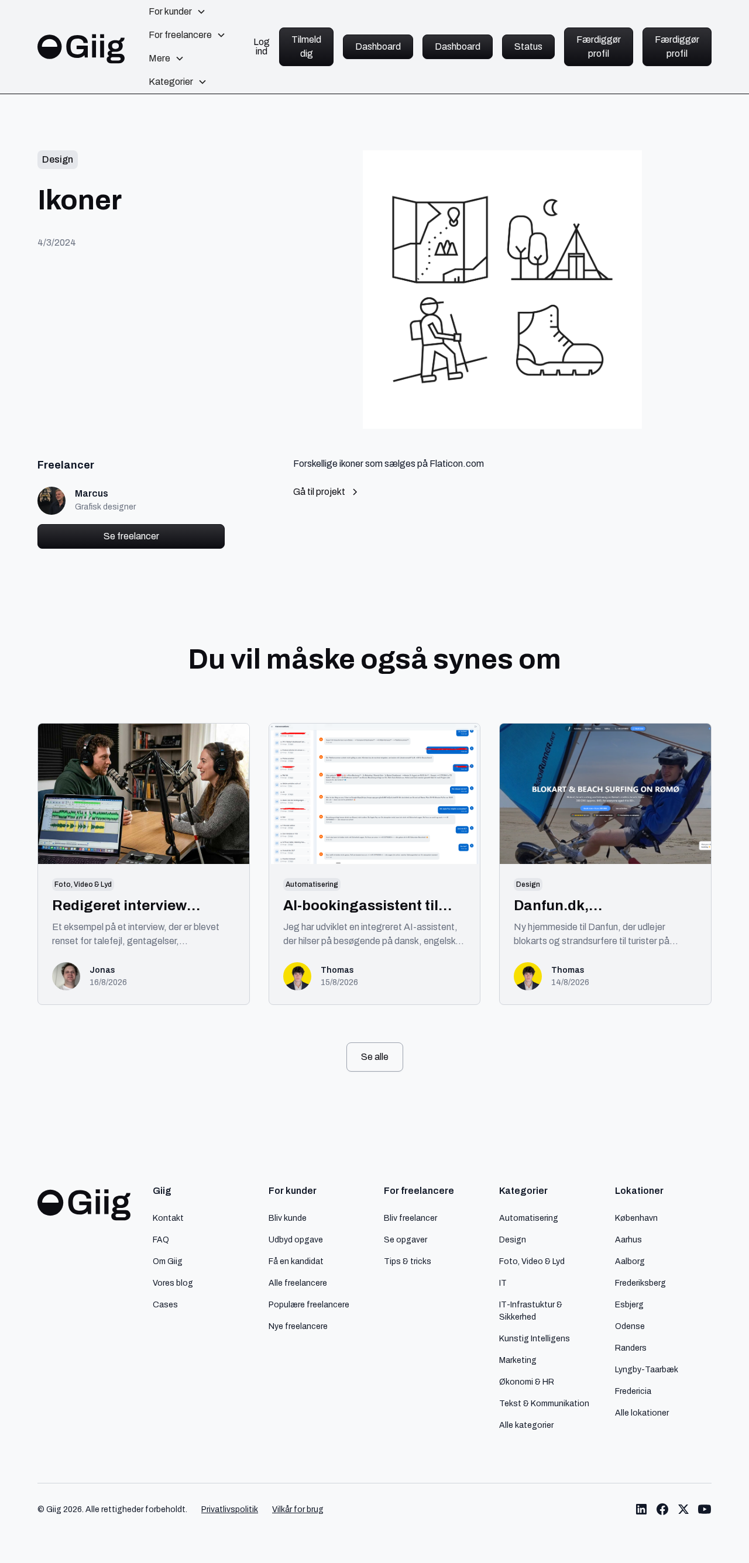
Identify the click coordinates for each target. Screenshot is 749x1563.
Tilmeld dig (306, 46)
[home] (81, 46)
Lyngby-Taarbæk (646, 1369)
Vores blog (173, 1282)
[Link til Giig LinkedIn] (641, 1509)
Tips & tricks (407, 1261)
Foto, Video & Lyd (532, 1261)
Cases (165, 1304)
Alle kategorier (526, 1425)
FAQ (161, 1239)
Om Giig (168, 1261)
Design (512, 1239)
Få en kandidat (296, 1261)
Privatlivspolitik (229, 1509)
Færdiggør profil (598, 46)
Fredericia (633, 1391)
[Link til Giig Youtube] (705, 1509)
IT (503, 1282)
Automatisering (528, 1217)
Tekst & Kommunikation (544, 1403)
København (636, 1217)
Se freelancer (131, 536)
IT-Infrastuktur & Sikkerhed (530, 1310)
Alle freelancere (298, 1282)
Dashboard (378, 46)
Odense (630, 1326)
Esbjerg (629, 1304)
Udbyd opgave (296, 1239)
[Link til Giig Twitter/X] (683, 1509)
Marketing (518, 1360)
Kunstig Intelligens (534, 1338)
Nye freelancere (298, 1326)
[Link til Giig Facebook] (662, 1509)
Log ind (261, 46)
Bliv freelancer (410, 1217)
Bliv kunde (288, 1217)
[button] (177, 11)
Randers (631, 1347)
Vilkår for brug (298, 1509)
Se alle (375, 1056)
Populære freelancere (309, 1304)
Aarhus (628, 1239)
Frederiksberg (640, 1282)
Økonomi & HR (526, 1381)
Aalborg (630, 1261)
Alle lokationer (642, 1412)
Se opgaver (405, 1239)
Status (528, 46)
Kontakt (168, 1217)
